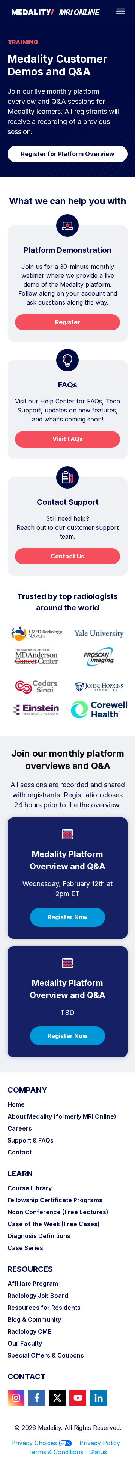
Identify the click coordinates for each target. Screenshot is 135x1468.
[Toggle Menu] (120, 11)
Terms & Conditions (58, 1452)
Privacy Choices (34, 1443)
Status (98, 1452)
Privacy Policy (100, 1443)
